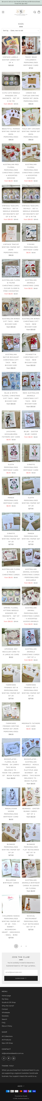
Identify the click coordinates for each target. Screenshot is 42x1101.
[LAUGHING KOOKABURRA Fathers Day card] (11, 419)
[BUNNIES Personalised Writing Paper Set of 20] (11, 832)
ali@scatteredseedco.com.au (13, 1053)
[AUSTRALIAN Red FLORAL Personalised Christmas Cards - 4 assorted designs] (11, 152)
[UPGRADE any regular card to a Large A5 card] (11, 637)
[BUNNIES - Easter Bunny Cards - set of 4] (31, 796)
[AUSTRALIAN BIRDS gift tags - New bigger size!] (11, 307)
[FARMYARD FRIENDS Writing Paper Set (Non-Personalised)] (11, 711)
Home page (6, 996)
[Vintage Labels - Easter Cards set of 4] (11, 45)
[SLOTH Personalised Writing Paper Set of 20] (31, 486)
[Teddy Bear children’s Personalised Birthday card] (31, 45)
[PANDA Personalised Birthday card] (11, 486)
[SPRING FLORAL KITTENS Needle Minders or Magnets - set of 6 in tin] (11, 596)
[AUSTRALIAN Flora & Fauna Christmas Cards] (11, 557)
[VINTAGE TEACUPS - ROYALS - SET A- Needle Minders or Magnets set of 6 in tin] (31, 194)
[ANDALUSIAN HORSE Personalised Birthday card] (11, 796)
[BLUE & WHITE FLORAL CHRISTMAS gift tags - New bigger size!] (11, 381)
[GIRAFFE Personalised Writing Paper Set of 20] (11, 521)
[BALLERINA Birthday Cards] (11, 868)
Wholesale (6, 1012)
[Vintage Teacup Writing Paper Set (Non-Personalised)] (11, 232)
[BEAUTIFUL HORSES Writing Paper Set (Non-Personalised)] (11, 117)
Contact (5, 1009)
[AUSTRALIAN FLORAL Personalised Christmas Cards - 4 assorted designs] (31, 152)
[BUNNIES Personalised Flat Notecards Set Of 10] (31, 832)
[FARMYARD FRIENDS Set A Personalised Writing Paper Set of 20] (31, 673)
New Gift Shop (7, 1043)
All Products (6, 1040)
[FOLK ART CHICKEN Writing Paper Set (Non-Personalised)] (31, 117)
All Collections (7, 1036)
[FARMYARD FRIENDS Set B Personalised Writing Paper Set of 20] (11, 673)
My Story (5, 999)
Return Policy (7, 1026)
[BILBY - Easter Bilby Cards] (31, 419)
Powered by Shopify (21, 1096)
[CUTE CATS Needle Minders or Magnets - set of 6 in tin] (11, 81)
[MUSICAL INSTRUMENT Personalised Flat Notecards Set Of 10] (31, 904)
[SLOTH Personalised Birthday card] (11, 453)
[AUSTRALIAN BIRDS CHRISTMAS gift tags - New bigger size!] (31, 307)
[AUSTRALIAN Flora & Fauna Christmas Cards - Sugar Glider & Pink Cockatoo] (11, 268)
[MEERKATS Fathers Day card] (31, 711)
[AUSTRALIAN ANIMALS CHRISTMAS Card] (31, 268)
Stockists (5, 1016)
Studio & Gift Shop (9, 1002)
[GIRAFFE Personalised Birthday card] (31, 453)
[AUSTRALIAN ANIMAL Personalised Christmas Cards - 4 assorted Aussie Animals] (31, 596)
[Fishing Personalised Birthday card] (31, 232)
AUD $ (20, 1086)
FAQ (3, 1023)
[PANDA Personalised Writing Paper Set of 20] (31, 521)
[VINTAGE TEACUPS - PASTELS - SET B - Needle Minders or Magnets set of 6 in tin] (11, 194)
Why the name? (8, 1006)
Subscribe (20, 978)
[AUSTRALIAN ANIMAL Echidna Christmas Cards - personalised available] (31, 557)
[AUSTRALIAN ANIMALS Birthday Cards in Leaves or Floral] (31, 868)
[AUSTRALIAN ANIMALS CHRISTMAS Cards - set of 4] (31, 637)
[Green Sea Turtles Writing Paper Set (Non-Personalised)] (31, 81)
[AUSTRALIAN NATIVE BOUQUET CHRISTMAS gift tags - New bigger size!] (11, 342)
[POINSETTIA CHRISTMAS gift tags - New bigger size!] (31, 342)
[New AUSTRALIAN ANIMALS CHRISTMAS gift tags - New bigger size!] (31, 381)
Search (4, 1019)
